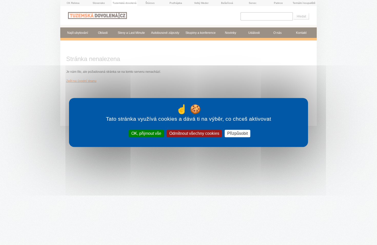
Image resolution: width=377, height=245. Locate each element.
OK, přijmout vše (146, 133)
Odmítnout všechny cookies (194, 133)
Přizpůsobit (237, 133)
